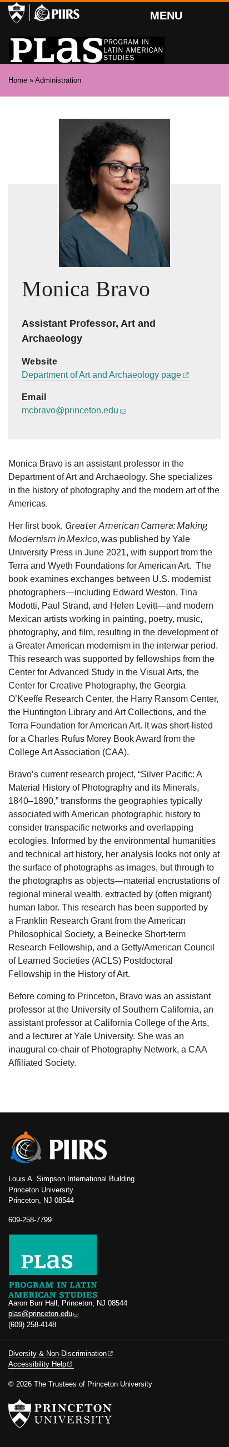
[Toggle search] (213, 14)
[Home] (87, 50)
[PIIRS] (54, 12)
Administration (58, 80)
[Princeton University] (16, 12)
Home (17, 80)
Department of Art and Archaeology (101, 375)
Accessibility (37, 1364)
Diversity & (57, 1353)
